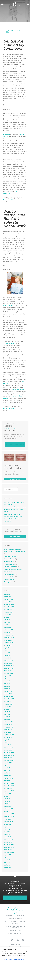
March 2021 (7, 719)
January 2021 (8, 724)
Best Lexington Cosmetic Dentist (14, 552)
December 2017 (9, 814)
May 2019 (7, 770)
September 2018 (9, 791)
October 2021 (8, 701)
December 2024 (9, 604)
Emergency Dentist (10, 566)
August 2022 (8, 676)
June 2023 (7, 650)
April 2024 (7, 625)
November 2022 (9, 668)
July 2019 (6, 765)
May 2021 (7, 714)
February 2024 (8, 630)
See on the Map (16, 893)
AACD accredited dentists (12, 549)
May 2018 (7, 801)
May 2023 (7, 653)
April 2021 (7, 717)
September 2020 (9, 735)
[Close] (28, 948)
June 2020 (7, 742)
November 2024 (9, 607)
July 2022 (6, 678)
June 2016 (7, 860)
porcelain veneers (18, 389)
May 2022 (7, 683)
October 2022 (8, 671)
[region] (15, 954)
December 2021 (9, 696)
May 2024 (7, 622)
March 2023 (7, 658)
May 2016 (7, 862)
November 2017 (9, 816)
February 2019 (8, 778)
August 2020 (8, 737)
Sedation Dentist (9, 577)
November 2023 (9, 637)
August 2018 (8, 793)
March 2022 (7, 689)
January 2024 (8, 632)
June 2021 (7, 711)
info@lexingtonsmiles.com (17, 890)
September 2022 (9, 673)
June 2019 (7, 768)
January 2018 (8, 811)
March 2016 (7, 867)
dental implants (8, 305)
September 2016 (9, 852)
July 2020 (6, 740)
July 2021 (6, 709)
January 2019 (8, 781)
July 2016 (6, 857)
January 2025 (8, 602)
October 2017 (8, 819)
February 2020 (8, 747)
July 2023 (6, 648)
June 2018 (7, 798)
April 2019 (7, 773)
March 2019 (7, 775)
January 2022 (8, 694)
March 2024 (7, 627)
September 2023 (9, 643)
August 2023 (8, 645)
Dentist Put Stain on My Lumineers (13, 45)
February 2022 (8, 691)
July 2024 (6, 617)
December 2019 (9, 752)
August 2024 (8, 614)
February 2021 (8, 722)
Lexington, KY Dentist (10, 200)
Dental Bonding (9, 561)
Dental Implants (9, 564)
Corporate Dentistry (10, 556)
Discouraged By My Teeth (12, 514)
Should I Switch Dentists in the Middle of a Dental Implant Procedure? (13, 519)
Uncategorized (8, 582)
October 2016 (8, 850)
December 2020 (9, 727)
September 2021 (9, 704)
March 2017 (7, 837)
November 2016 (9, 847)
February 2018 (8, 809)
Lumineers (6, 134)
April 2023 (7, 655)
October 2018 (8, 788)
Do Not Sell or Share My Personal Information (13, 959)
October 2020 (8, 732)
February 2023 (8, 660)
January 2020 (8, 750)
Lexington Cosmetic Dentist (13, 569)
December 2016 (9, 844)
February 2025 (8, 599)
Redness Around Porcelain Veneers (15, 507)
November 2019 (9, 755)
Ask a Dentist (15, 536)
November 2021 (9, 699)
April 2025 (7, 594)
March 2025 (7, 596)
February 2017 (8, 839)
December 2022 (9, 666)
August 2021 (8, 706)
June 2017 (7, 829)
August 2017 (8, 824)
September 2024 (9, 612)
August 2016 (8, 855)
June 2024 (7, 619)
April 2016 (7, 865)
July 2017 (6, 827)
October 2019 (8, 758)
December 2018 (9, 783)
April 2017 (7, 834)
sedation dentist (8, 343)
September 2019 (9, 760)
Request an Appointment (15, 445)
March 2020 (7, 745)
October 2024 (8, 609)
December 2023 (9, 635)
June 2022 (7, 681)
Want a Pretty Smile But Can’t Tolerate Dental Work (14, 218)
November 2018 (9, 786)
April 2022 (7, 686)
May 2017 (7, 832)
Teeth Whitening (9, 579)
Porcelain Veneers (9, 574)
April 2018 (7, 804)
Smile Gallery (15, 479)
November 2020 (9, 729)
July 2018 (6, 796)
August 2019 (8, 763)
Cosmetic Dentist (9, 559)
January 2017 (8, 842)
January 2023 (8, 663)
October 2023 (8, 640)
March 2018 (7, 806)
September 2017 (9, 821)
